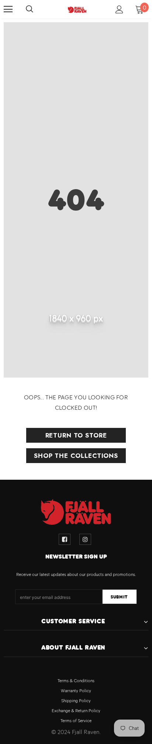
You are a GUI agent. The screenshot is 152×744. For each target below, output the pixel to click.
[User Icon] (119, 9)
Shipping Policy (76, 700)
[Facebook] (64, 539)
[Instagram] (85, 539)
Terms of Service (76, 720)
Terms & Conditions (76, 680)
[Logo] (77, 8)
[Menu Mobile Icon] (8, 9)
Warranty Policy (76, 690)
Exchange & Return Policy (76, 710)
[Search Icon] (37, 9)
